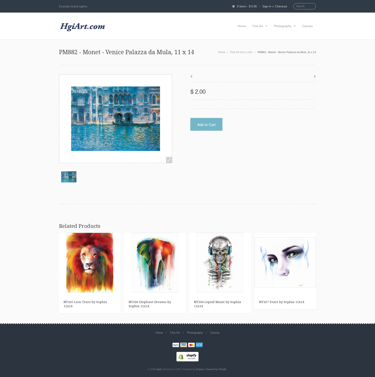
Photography (282, 26)
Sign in (266, 6)
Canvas (307, 26)
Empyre (200, 369)
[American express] (199, 345)
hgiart (159, 369)
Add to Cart (206, 124)
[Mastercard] (191, 345)
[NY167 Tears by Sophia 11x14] (285, 262)
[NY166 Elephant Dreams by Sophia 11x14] (155, 262)
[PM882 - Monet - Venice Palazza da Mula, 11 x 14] (69, 176)
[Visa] (183, 345)
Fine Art (257, 26)
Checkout (281, 6)
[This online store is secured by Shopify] (187, 356)
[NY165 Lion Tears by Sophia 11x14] (89, 262)
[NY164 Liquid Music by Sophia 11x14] (220, 262)
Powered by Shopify (216, 369)
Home (242, 26)
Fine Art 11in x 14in (241, 52)
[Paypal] (175, 345)
